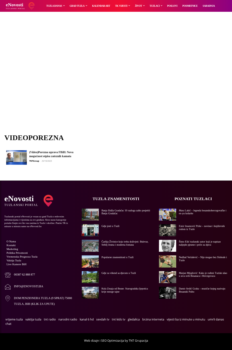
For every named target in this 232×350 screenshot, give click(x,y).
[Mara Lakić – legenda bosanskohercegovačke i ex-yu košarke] (167, 215)
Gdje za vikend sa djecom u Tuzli (119, 273)
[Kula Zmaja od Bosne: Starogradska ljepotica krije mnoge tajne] (90, 293)
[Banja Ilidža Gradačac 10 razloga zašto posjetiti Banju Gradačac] (90, 215)
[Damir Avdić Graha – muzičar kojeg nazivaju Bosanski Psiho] (167, 293)
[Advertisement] (116, 77)
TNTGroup (34, 161)
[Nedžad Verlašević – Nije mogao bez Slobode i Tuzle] (167, 261)
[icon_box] (19, 275)
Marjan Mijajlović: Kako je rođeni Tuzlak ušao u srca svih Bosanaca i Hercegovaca (203, 274)
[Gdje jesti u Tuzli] (90, 230)
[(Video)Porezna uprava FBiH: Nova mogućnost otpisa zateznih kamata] (16, 157)
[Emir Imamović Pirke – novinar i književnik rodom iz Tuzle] (167, 230)
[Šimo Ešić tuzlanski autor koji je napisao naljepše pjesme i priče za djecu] (167, 246)
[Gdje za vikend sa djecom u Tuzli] (90, 277)
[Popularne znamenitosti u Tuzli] (90, 261)
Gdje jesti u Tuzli (110, 226)
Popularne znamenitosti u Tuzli (118, 257)
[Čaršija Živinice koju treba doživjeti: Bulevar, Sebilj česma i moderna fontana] (90, 246)
